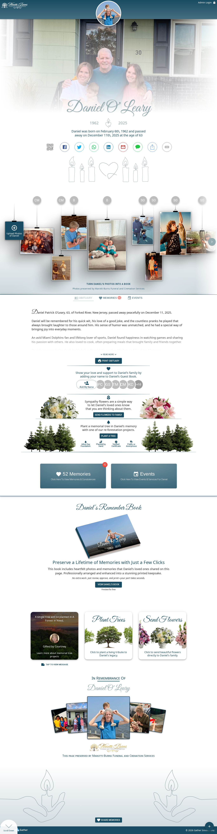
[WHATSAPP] (94, 147)
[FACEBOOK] (64, 147)
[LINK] (167, 147)
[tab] (83, 298)
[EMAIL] (123, 147)
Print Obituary (110, 360)
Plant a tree (108, 436)
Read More (108, 354)
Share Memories (110, 820)
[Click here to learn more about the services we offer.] (108, 747)
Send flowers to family (108, 415)
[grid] (108, 244)
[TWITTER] (79, 147)
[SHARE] (152, 147)
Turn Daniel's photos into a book (109, 284)
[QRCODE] (50, 147)
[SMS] (137, 147)
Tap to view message (57, 664)
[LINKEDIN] (108, 147)
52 (105, 464)
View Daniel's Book (108, 584)
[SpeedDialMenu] (209, 826)
